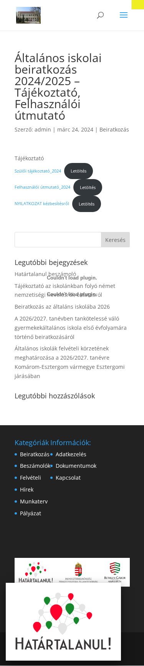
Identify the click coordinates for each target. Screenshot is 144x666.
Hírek (26, 489)
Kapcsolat (68, 477)
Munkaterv (34, 501)
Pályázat (30, 513)
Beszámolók (35, 465)
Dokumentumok (76, 465)
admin (43, 129)
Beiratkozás (114, 129)
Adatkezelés (71, 454)
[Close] (138, 4)
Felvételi (30, 477)
